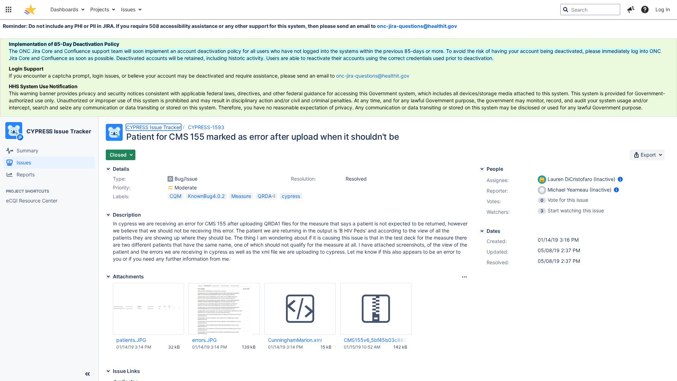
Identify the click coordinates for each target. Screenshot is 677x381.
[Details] (108, 169)
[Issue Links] (108, 371)
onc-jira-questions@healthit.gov (417, 26)
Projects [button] (99, 9)
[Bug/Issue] (170, 179)
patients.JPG (131, 340)
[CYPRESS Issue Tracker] (13, 130)
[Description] (108, 214)
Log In (662, 9)
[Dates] (482, 231)
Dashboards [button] (64, 9)
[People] (482, 169)
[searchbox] (590, 9)
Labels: (121, 196)
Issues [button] (128, 9)
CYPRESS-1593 (206, 127)
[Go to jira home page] (30, 9)
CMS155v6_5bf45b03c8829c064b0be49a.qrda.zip (375, 340)
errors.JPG (204, 340)
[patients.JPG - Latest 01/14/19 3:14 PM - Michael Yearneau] (148, 309)
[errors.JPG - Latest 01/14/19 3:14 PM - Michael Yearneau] (224, 309)
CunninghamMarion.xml (295, 340)
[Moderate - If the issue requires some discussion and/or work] (170, 187)
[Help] (645, 9)
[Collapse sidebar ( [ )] (87, 374)
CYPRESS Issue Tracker (58, 131)
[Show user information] (620, 179)
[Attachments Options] (464, 277)
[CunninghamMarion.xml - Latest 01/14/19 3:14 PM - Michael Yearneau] (300, 309)
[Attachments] (108, 276)
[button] (8, 9)
